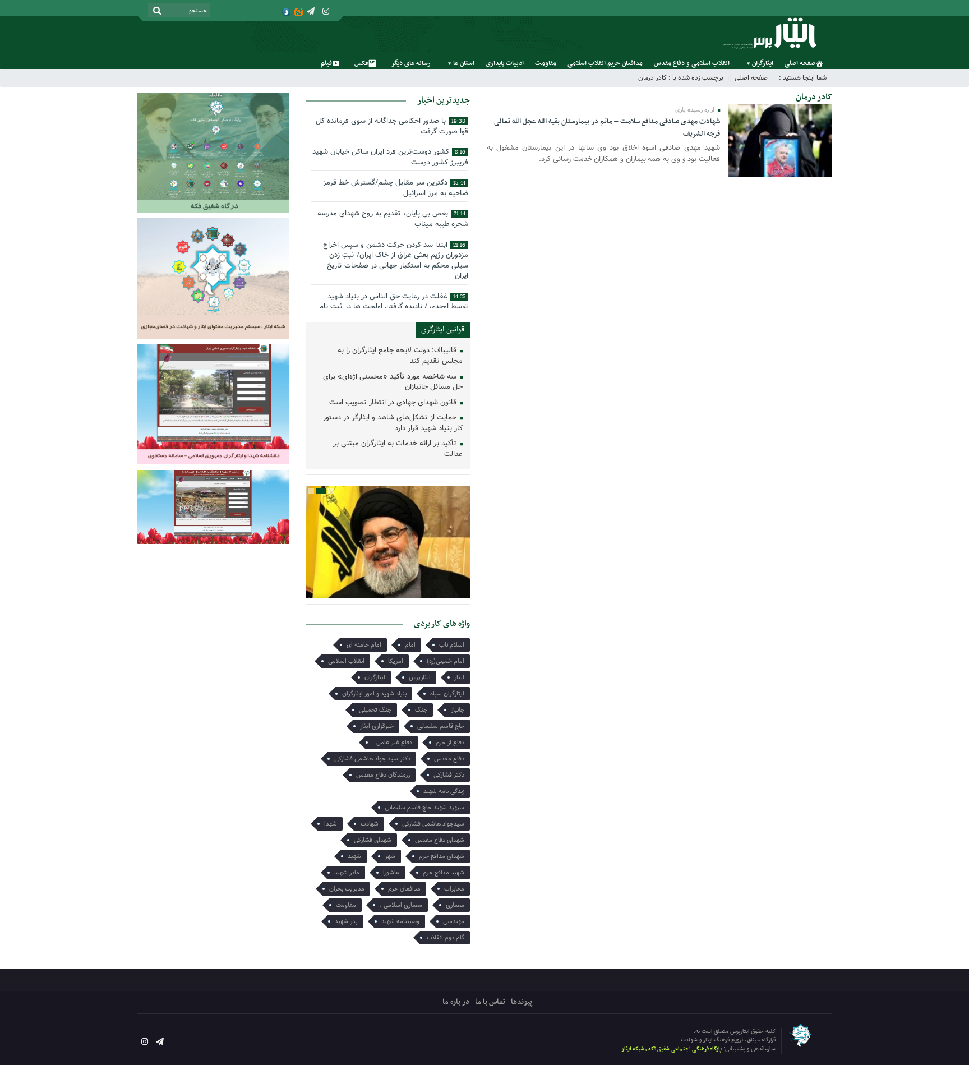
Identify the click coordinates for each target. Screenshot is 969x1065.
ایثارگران (762, 63)
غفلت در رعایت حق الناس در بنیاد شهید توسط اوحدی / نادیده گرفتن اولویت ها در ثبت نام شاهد (393, 307)
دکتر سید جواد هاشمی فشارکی (372, 759)
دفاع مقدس (449, 759)
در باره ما (455, 1001)
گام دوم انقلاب (445, 938)
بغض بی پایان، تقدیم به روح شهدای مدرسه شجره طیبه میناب (392, 219)
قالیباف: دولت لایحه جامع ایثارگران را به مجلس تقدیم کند (400, 356)
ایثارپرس (420, 677)
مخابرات (454, 889)
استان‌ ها (463, 63)
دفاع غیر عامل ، (392, 742)
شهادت (370, 824)
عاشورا (391, 873)
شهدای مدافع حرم (441, 856)
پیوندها (521, 1001)
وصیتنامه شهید (400, 921)
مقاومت (545, 63)
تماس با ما (490, 1001)
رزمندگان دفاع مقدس (383, 775)
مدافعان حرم (404, 889)
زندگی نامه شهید (443, 791)
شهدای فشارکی (372, 840)
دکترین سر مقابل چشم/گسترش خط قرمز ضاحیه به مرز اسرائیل (395, 188)
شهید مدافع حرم (443, 873)
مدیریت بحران (346, 889)
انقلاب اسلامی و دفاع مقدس (692, 63)
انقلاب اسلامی (346, 661)
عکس (361, 63)
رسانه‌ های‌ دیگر (411, 63)
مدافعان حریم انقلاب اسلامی (605, 63)
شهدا (330, 824)
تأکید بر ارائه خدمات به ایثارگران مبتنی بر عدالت (398, 449)
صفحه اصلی (800, 63)
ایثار (459, 677)
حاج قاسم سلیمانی (440, 726)
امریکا (395, 661)
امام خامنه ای (364, 645)
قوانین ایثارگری (442, 329)
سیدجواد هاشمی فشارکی (433, 824)
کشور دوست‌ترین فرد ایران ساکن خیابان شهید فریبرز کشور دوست (390, 157)
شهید (354, 856)
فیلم (326, 63)
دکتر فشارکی (448, 775)
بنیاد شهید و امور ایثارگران (374, 694)
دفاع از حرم (450, 742)
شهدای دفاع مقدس (439, 840)
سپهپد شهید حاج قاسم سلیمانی (424, 808)
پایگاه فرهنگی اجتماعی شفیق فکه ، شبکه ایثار (671, 1049)
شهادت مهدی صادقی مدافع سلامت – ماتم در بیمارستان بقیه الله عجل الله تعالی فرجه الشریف (607, 128)
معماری (455, 905)
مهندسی (453, 921)
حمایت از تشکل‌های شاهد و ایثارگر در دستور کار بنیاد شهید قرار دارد (393, 423)
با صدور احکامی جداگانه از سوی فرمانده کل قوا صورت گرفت (392, 126)
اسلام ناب (451, 645)
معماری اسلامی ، (401, 905)
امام (410, 645)
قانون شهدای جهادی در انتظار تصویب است (394, 403)
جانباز (457, 710)
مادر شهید (346, 873)
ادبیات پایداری (505, 63)
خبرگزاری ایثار (377, 726)
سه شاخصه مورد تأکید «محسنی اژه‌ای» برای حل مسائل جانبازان (393, 382)
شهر (390, 856)
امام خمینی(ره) (445, 661)
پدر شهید (346, 921)
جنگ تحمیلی (375, 710)
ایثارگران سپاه (447, 694)
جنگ (421, 710)
